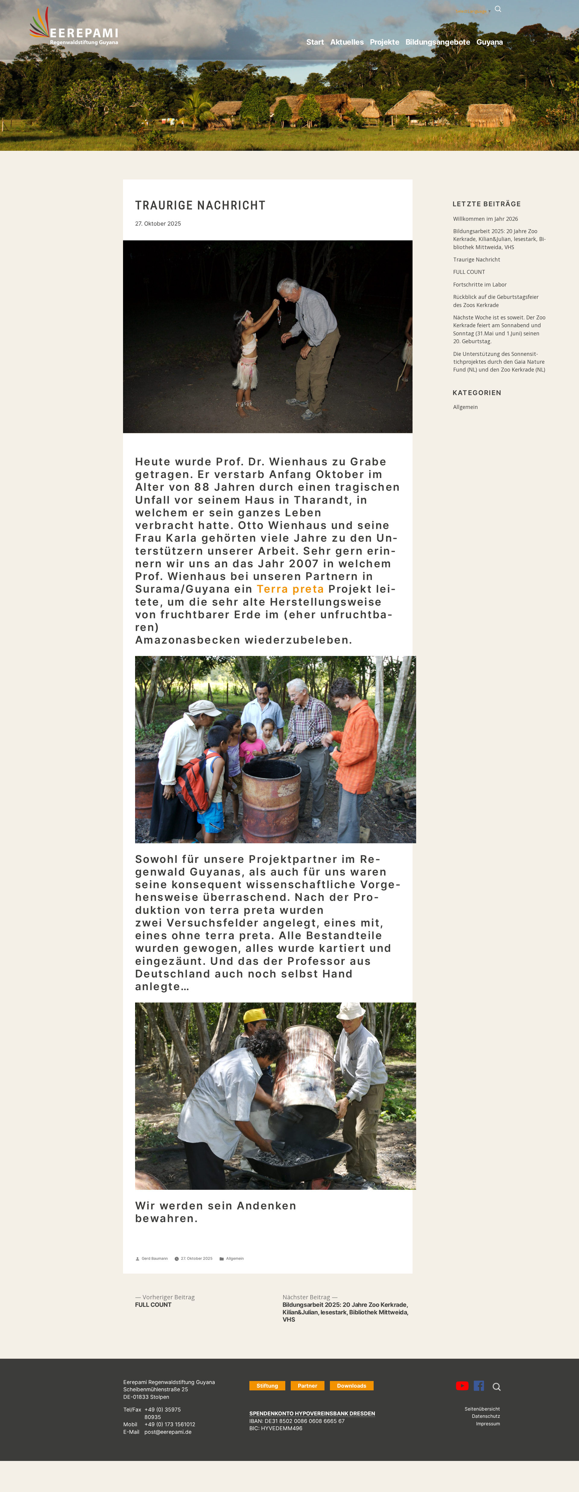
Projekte (384, 41)
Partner (307, 1386)
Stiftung (267, 1386)
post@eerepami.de (167, 1432)
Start (315, 41)
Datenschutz (486, 1416)
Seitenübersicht (482, 1409)
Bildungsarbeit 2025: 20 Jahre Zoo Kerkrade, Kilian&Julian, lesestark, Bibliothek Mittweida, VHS (499, 239)
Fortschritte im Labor (480, 284)
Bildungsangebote (438, 41)
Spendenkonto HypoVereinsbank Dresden (312, 1413)
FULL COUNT (469, 271)
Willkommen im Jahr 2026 (485, 218)
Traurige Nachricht (476, 259)
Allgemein (235, 1258)
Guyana (489, 41)
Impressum (488, 1424)
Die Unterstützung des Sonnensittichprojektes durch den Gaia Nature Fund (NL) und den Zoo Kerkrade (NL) (499, 361)
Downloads (351, 1386)
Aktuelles (347, 41)
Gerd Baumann (155, 1258)
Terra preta (291, 588)
